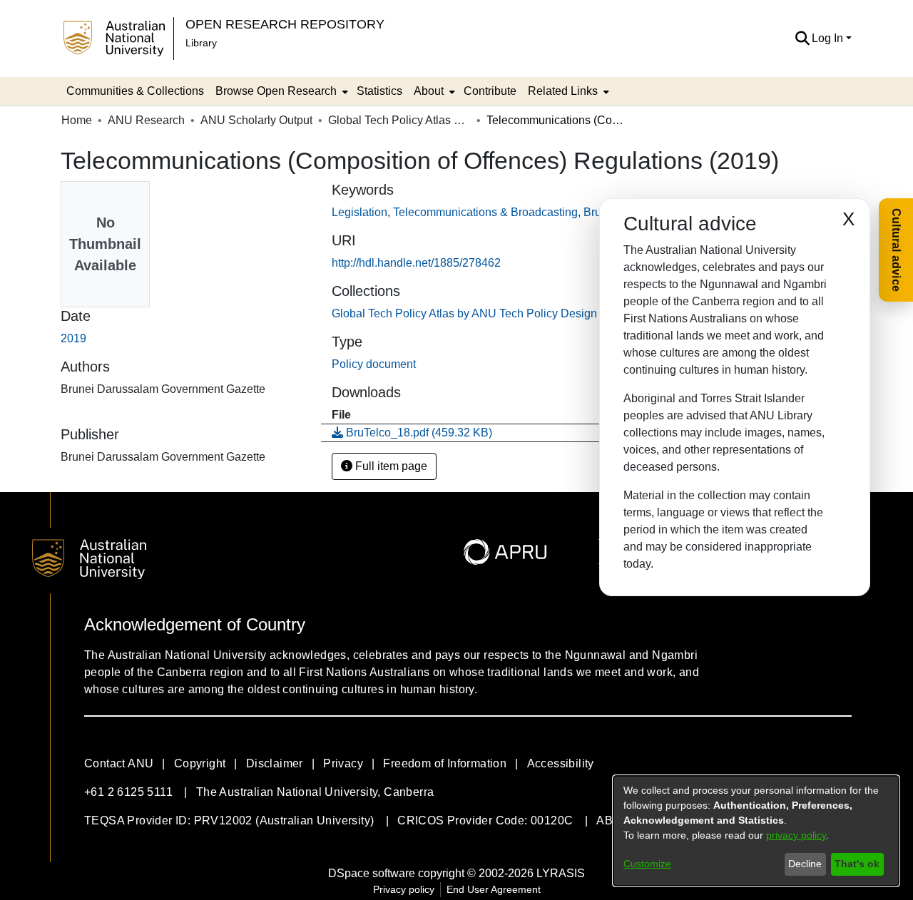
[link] (483, 313)
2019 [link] (73, 338)
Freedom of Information (444, 763)
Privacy (343, 763)
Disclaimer (274, 763)
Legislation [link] (359, 212)
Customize (647, 863)
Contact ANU (118, 763)
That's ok (857, 863)
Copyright (200, 763)
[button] (802, 38)
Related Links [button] (563, 91)
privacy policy (796, 835)
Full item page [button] (389, 466)
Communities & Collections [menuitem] (135, 91)
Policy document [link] (374, 364)
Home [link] (76, 120)
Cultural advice (896, 250)
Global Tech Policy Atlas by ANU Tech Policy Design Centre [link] (399, 120)
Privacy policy (403, 889)
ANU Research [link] (146, 120)
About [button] (429, 91)
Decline (805, 863)
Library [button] (201, 42)
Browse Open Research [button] (276, 91)
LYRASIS (560, 873)
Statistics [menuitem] (379, 91)
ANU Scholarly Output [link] (256, 120)
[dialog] (756, 831)
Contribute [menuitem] (490, 91)
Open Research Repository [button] (284, 23)
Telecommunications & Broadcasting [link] (485, 212)
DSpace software (371, 873)
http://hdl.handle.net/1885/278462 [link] (416, 263)
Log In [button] (829, 38)
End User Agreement (494, 889)
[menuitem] (280, 91)
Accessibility (560, 763)
